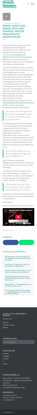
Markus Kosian (9, 230)
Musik (4, 39)
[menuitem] (27, 4)
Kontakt (5, 327)
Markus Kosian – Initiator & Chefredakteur (16, 378)
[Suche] (27, 4)
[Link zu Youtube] (24, 412)
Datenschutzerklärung (10, 385)
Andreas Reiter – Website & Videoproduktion (17, 380)
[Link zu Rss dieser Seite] (32, 412)
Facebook (6, 353)
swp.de (10, 202)
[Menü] (31, 4)
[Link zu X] (27, 412)
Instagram (6, 356)
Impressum (6, 383)
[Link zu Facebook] (18, 412)
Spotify (5, 364)
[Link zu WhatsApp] (30, 412)
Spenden (5, 322)
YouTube (5, 359)
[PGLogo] (15, 4)
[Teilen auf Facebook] (10, 242)
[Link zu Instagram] (21, 412)
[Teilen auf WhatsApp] (26, 242)
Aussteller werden (9, 325)
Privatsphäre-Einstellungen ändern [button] (14, 387)
